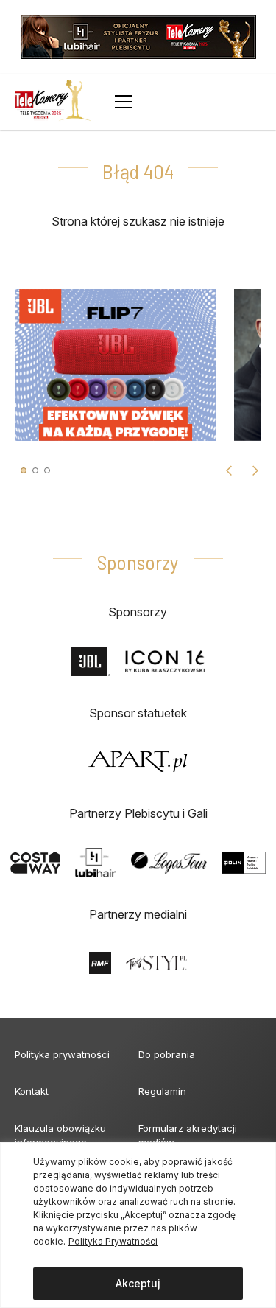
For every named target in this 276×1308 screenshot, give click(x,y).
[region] (138, 1225)
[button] (23, 470)
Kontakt (32, 1091)
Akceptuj (138, 1283)
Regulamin (162, 1091)
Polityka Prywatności (113, 1241)
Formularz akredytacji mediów (187, 1134)
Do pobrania (166, 1054)
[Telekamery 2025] (53, 102)
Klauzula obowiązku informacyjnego (60, 1134)
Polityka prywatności (62, 1054)
